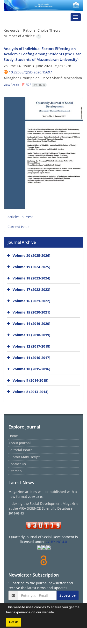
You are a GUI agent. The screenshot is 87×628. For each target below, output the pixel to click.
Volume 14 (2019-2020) (31, 323)
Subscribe (67, 595)
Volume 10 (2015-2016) (31, 369)
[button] (56, 613)
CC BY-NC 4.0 (56, 541)
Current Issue (18, 226)
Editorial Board (20, 450)
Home (13, 436)
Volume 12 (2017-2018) (31, 346)
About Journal (19, 443)
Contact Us (17, 464)
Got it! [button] (13, 622)
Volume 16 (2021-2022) (31, 301)
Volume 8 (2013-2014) (30, 391)
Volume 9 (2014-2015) (30, 380)
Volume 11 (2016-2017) (31, 357)
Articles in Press (20, 216)
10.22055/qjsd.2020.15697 (30, 72)
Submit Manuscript (24, 457)
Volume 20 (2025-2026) (31, 255)
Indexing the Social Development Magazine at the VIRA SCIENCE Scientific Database (43, 506)
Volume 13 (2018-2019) (31, 335)
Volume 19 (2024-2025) (31, 266)
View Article (11, 85)
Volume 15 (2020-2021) (31, 312)
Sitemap (15, 471)
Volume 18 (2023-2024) (31, 278)
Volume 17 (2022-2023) (31, 289)
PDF (35, 85)
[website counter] (43, 525)
